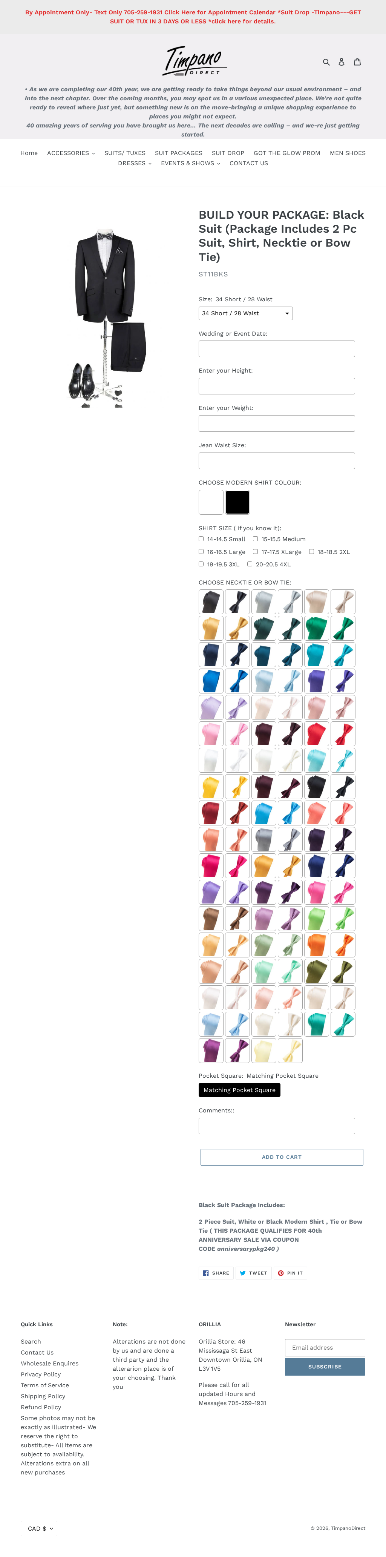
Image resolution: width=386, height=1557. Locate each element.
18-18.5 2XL (334, 551)
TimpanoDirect (348, 1528)
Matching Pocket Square (240, 1090)
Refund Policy (41, 1407)
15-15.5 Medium (284, 539)
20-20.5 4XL (273, 564)
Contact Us (37, 1352)
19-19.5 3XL (223, 564)
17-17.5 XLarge (282, 551)
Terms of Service (45, 1385)
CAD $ (37, 1528)
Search (31, 1341)
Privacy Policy (41, 1374)
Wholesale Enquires (49, 1363)
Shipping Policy (43, 1396)
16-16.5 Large (226, 551)
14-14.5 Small (226, 539)
